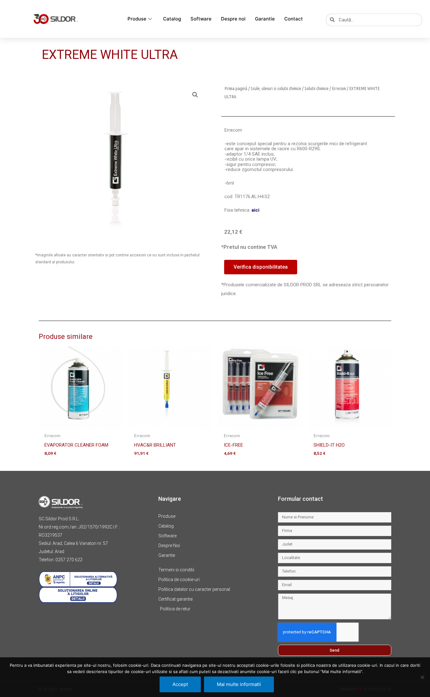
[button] (195, 94)
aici (255, 210)
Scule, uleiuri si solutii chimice (276, 88)
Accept (180, 684)
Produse (136, 19)
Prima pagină (235, 88)
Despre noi (233, 19)
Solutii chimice (316, 88)
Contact (293, 19)
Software (201, 19)
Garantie (265, 19)
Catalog (172, 19)
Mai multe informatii (239, 684)
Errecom (339, 88)
